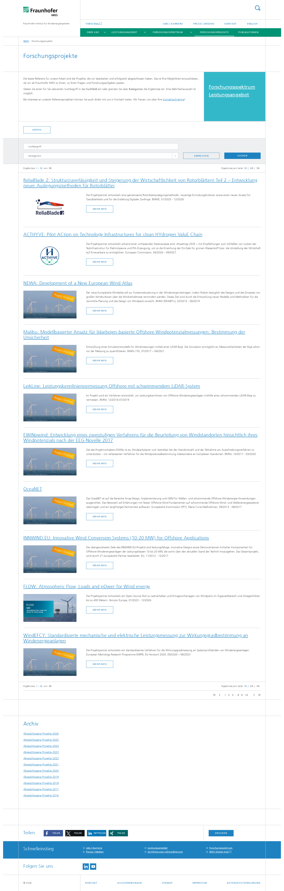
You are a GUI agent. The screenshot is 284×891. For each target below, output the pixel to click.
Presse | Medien (203, 23)
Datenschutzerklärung (244, 883)
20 (251, 168)
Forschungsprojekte (214, 32)
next (253, 695)
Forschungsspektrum (168, 32)
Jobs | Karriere (173, 23)
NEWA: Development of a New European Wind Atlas (77, 283)
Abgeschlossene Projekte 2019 (41, 777)
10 (246, 695)
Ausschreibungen (129, 883)
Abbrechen (201, 155)
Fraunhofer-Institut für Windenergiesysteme (46, 23)
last (258, 695)
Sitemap (167, 883)
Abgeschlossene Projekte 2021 (41, 764)
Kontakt (230, 23)
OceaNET (32, 489)
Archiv (37, 129)
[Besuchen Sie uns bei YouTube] (93, 866)
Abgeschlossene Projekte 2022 (41, 758)
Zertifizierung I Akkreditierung (165, 851)
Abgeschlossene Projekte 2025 (41, 740)
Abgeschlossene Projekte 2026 (41, 733)
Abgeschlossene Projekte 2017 (41, 789)
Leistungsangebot (124, 32)
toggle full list (175, 156)
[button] (53, 833)
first (214, 695)
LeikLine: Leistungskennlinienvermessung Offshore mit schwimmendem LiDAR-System (111, 386)
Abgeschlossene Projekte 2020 (41, 770)
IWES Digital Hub (218, 851)
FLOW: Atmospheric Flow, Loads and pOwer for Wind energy (86, 586)
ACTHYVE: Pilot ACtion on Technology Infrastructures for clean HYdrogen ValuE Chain (112, 234)
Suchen (242, 155)
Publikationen (248, 32)
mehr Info (100, 209)
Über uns (93, 32)
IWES (26, 41)
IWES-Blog (93, 23)
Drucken (221, 833)
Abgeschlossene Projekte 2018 (41, 783)
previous (219, 695)
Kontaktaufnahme (173, 99)
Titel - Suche (257, 8)
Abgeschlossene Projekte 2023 (41, 752)
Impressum (199, 883)
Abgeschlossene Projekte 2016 (41, 795)
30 (258, 168)
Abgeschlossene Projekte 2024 (41, 746)
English (252, 23)
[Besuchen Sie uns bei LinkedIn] (86, 866)
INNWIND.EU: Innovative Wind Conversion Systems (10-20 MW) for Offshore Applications (116, 538)
